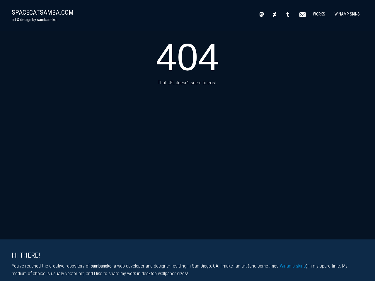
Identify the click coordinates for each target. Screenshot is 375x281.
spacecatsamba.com (43, 12)
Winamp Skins (347, 14)
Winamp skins (293, 266)
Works (319, 14)
